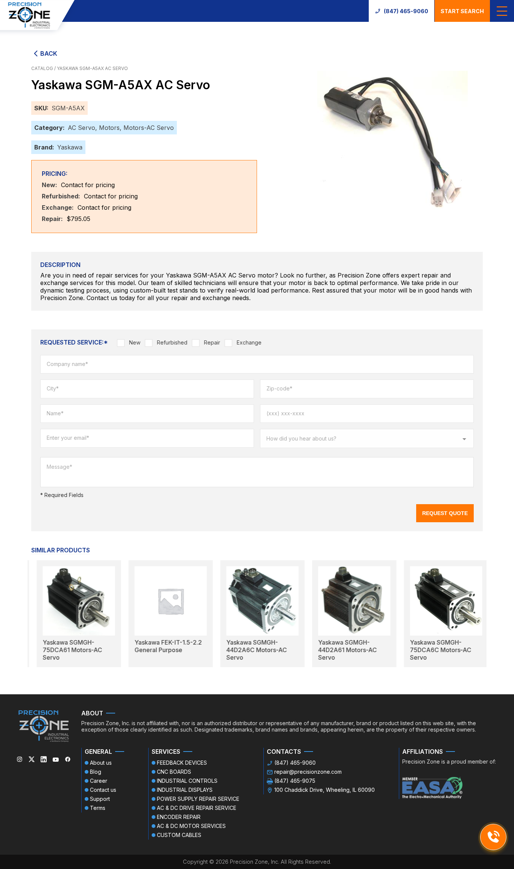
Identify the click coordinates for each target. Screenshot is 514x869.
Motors (109, 127)
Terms (97, 808)
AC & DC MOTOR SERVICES (191, 826)
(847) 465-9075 (294, 781)
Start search (462, 11)
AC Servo (81, 127)
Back (48, 53)
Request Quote (445, 513)
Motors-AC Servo (148, 127)
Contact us (103, 790)
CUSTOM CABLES (179, 835)
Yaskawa (69, 147)
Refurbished (172, 342)
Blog (95, 771)
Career (98, 781)
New (134, 342)
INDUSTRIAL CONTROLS (187, 781)
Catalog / (44, 68)
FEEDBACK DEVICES (182, 762)
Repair (212, 342)
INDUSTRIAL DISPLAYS (185, 790)
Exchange (249, 342)
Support (100, 799)
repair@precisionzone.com (308, 771)
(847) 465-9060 (406, 11)
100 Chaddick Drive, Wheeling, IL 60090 (324, 790)
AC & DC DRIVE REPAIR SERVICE (196, 808)
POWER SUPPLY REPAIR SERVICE (198, 799)
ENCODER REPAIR (179, 817)
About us (101, 762)
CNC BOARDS (174, 771)
